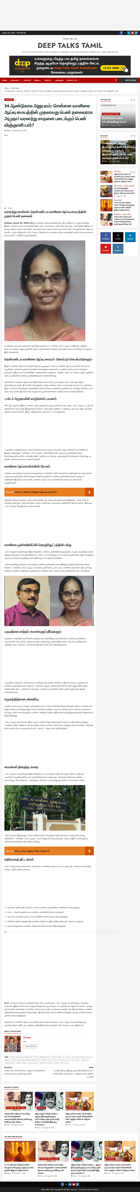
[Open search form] (116, 80)
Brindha (106, 125)
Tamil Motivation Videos (111, 114)
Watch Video (130, 80)
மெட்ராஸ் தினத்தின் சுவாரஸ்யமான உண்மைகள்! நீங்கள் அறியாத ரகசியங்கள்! (106, 177)
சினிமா (37, 80)
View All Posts (30, 1046)
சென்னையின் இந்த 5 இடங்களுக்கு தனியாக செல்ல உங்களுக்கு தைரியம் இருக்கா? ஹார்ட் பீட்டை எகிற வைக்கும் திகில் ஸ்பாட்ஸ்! (118, 150)
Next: (73, 1072)
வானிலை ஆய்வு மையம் (61, 1063)
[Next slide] (134, 99)
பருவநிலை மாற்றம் (21, 1063)
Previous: (24, 1070)
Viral (49, 1060)
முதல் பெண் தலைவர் (46, 1063)
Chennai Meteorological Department (21, 1057)
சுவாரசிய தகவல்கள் (128, 171)
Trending (43, 1060)
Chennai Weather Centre (41, 1057)
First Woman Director (78, 1057)
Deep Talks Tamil (70, 45)
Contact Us (72, 80)
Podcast (27, 80)
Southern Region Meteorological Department (25, 1060)
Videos (47, 80)
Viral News (9, 100)
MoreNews (83, 1189)
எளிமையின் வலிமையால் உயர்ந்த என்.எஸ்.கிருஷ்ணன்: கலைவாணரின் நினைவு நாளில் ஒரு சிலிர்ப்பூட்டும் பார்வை (106, 205)
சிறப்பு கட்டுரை (21, 1108)
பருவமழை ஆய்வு (33, 1063)
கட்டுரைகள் (14, 80)
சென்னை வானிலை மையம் (61, 1060)
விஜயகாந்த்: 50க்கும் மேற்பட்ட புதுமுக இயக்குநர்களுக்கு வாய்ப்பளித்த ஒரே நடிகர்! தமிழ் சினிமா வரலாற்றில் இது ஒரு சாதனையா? (47, 1119)
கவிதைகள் (59, 80)
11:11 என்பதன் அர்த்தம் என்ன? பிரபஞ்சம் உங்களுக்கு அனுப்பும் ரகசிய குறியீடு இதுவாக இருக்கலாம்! (106, 191)
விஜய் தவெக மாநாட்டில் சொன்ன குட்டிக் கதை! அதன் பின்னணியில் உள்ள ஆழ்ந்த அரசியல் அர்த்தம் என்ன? (119, 1167)
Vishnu (8, 130)
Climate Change (56, 1057)
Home (4, 80)
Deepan (8, 1173)
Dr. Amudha (67, 1057)
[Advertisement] (70, 15)
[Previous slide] (131, 99)
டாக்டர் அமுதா (75, 1060)
